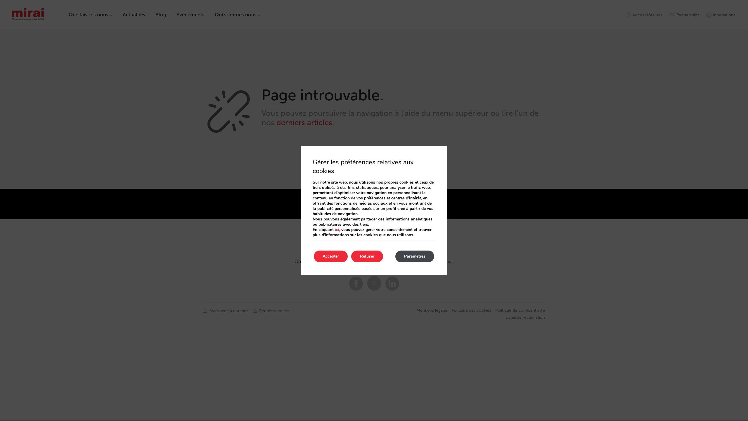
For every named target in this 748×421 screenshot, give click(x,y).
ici (337, 229)
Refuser (367, 256)
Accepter (331, 256)
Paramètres (414, 256)
